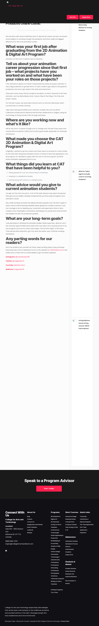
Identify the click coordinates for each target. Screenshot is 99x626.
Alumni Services (70, 571)
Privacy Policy (65, 621)
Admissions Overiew (71, 541)
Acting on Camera (71, 524)
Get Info (73, 17)
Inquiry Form (69, 555)
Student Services (70, 568)
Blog (28, 516)
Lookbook (30, 530)
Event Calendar (32, 527)
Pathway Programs (57, 590)
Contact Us (30, 522)
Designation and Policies (35, 524)
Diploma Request (85, 522)
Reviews (29, 532)
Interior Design (55, 551)
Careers (29, 519)
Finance (67, 546)
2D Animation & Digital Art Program (36, 52)
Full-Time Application (86, 524)
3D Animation (55, 522)
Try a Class (54, 592)
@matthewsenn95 (18, 257)
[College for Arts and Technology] (15, 6)
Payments (83, 532)
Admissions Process (71, 544)
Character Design (70, 516)
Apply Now (86, 17)
